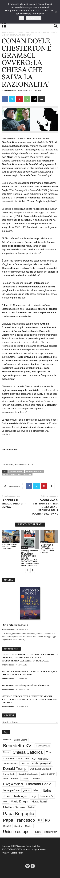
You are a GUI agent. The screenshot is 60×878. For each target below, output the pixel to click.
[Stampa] (41, 99)
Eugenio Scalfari (48, 774)
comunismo (40, 758)
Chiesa (6, 752)
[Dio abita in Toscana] (30, 603)
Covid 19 (25, 763)
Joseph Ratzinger (15, 796)
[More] (51, 486)
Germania (35, 778)
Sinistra (18, 826)
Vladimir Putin (50, 832)
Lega (33, 796)
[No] (56, 11)
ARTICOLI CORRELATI (30, 524)
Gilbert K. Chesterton (11, 474)
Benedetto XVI (18, 745)
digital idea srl (40, 849)
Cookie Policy (17, 853)
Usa (38, 832)
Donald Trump (14, 769)
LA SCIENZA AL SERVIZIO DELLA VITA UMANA (14, 503)
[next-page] (32, 570)
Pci (40, 820)
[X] (12, 99)
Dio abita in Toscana (15, 625)
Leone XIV (46, 796)
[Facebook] (5, 99)
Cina (48, 752)
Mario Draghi (19, 801)
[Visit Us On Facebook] (32, 866)
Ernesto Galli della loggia (28, 774)
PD (47, 820)
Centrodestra (43, 745)
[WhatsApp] (27, 99)
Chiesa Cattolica (28, 752)
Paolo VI (31, 807)
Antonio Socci (10, 90)
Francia (25, 779)
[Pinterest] (19, 99)
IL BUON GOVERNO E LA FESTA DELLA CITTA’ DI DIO (10, 546)
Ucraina (28, 826)
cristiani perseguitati (41, 763)
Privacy (5, 853)
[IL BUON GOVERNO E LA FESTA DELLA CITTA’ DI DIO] (11, 536)
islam (36, 790)
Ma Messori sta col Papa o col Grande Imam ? (26, 685)
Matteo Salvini (14, 807)
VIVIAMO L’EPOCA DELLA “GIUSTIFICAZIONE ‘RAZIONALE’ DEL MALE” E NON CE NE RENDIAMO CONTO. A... (30, 699)
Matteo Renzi (39, 801)
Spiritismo (27, 474)
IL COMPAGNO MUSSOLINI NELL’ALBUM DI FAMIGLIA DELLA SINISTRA (47, 549)
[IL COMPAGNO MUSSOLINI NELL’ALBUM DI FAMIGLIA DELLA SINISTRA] (49, 536)
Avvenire (7, 740)
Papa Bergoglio (18, 813)
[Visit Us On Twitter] (27, 866)
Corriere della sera (10, 763)
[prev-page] (27, 570)
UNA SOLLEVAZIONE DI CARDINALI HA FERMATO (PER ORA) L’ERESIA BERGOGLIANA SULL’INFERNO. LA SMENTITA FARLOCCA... (30, 657)
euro (5, 778)
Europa (14, 778)
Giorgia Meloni (13, 784)
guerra (26, 790)
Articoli (12, 32)
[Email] (34, 99)
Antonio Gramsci (16, 471)
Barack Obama (20, 740)
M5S (5, 801)
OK (21, 18)
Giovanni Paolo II (40, 784)
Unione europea (17, 832)
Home (4, 32)
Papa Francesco (19, 820)
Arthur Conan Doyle (34, 471)
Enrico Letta (9, 774)
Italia (47, 790)
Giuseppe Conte (11, 790)
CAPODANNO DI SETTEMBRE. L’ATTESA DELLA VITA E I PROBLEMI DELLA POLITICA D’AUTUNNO (45, 507)
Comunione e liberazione (16, 758)
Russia (7, 826)
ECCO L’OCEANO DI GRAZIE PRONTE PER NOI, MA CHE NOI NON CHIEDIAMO (29, 673)
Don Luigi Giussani (41, 768)
